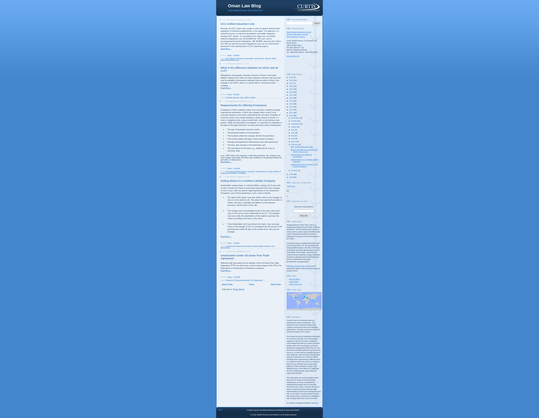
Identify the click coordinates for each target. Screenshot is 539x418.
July (293, 130)
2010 (291, 116)
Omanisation (258, 280)
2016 (291, 98)
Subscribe (291, 186)
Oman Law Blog (244, 5)
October (294, 121)
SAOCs (247, 97)
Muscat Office (294, 279)
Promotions (242, 173)
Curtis (230, 55)
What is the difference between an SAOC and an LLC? (304, 151)
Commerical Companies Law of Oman (239, 246)
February (295, 144)
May (293, 136)
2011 (291, 113)
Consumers (251, 171)
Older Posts (276, 284)
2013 (291, 107)
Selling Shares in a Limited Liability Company (248, 180)
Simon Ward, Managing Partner (299, 32)
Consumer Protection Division (236, 171)
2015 (291, 101)
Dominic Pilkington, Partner (297, 34)
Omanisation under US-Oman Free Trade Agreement (304, 165)
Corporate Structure (232, 97)
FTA (252, 280)
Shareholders (225, 247)
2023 (291, 77)
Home (251, 284)
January (294, 170)
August (294, 127)
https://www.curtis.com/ (299, 266)
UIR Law (268, 58)
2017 (291, 95)
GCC (227, 58)
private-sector (259, 58)
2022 (291, 80)
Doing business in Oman (264, 171)
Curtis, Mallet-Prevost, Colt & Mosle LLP (245, 10)
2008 (291, 177)
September (295, 124)
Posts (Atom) (238, 289)
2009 (291, 174)
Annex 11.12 (230, 280)
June (293, 133)
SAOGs (252, 97)
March (294, 141)
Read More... (226, 49)
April (293, 139)
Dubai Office (294, 282)
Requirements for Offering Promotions (244, 105)
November (295, 118)
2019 (291, 89)
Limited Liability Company (261, 246)
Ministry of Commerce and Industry (242, 58)
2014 (291, 104)
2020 (291, 86)
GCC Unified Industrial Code (238, 24)
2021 (291, 83)
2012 (291, 110)
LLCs (242, 97)
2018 (291, 92)
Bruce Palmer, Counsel (296, 37)
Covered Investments (242, 280)
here (317, 403)
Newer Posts (227, 284)
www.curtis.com (293, 56)
